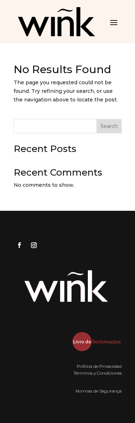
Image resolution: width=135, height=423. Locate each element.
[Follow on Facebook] (19, 245)
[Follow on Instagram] (34, 245)
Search (109, 126)
